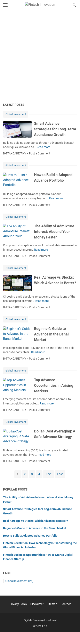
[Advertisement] (40, 57)
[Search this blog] (74, 5)
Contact (66, 604)
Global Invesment (16, 114)
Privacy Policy (18, 604)
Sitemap (52, 604)
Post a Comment (39, 153)
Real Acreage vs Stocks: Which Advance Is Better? (35, 520)
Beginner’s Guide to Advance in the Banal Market (51, 334)
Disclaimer (36, 604)
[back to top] (72, 623)
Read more (43, 147)
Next (48, 474)
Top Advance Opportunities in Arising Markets (53, 385)
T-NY (44, 626)
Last (60, 474)
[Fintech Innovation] (40, 5)
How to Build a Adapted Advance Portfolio (30, 535)
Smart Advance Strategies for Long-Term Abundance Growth (55, 129)
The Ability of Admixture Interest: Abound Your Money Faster (54, 231)
